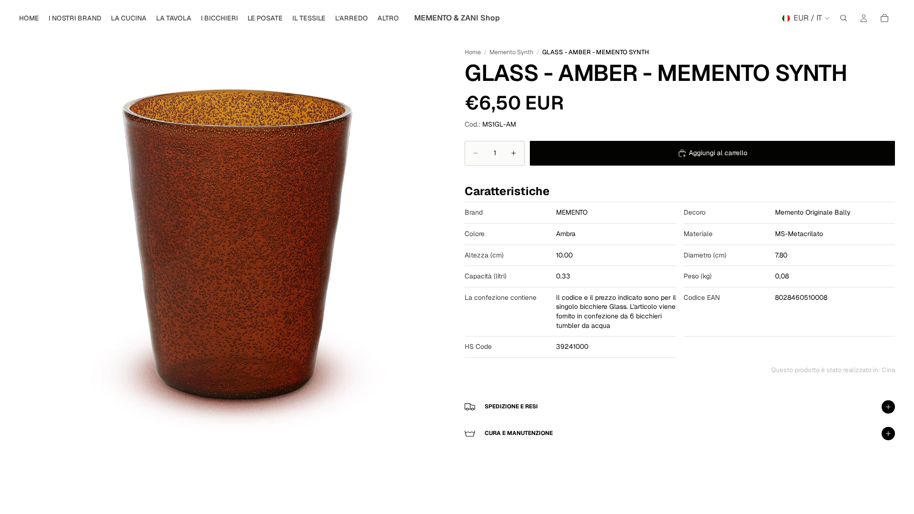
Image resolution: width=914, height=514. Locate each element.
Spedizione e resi (511, 406)
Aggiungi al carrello (718, 152)
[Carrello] (884, 18)
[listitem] (388, 18)
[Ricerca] (843, 18)
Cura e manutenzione (519, 433)
